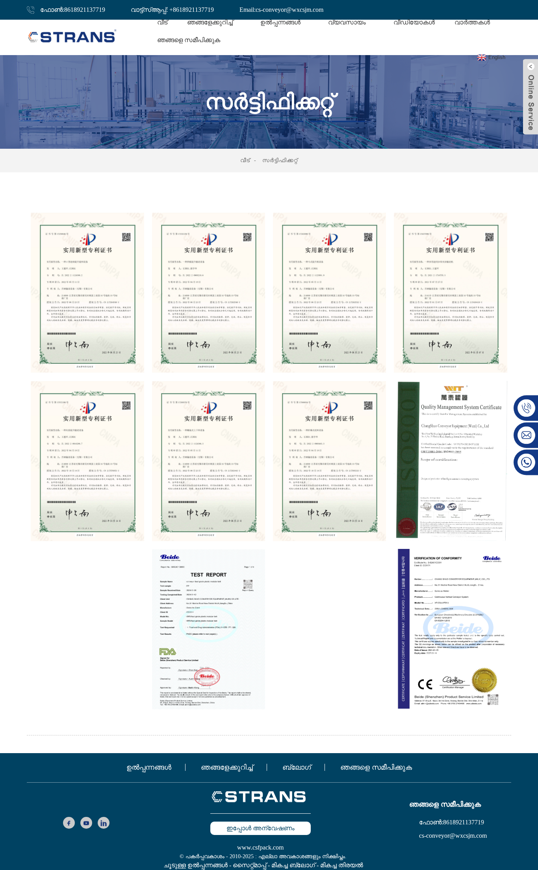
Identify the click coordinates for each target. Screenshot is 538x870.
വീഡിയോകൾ (414, 22)
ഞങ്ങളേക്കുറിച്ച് (227, 767)
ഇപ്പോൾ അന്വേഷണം (260, 828)
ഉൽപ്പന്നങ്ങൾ (148, 767)
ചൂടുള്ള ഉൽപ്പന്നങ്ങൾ (195, 865)
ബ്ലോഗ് (296, 767)
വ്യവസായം (347, 22)
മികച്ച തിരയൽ (341, 865)
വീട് (162, 22)
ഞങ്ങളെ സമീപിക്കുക (188, 40)
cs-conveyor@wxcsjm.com (453, 835)
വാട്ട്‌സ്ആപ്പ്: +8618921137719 (172, 9)
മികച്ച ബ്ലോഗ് (293, 865)
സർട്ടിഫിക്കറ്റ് (280, 160)
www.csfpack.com (260, 847)
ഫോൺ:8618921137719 (72, 9)
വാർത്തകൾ (472, 22)
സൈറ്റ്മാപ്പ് (249, 865)
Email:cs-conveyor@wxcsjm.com (281, 9)
